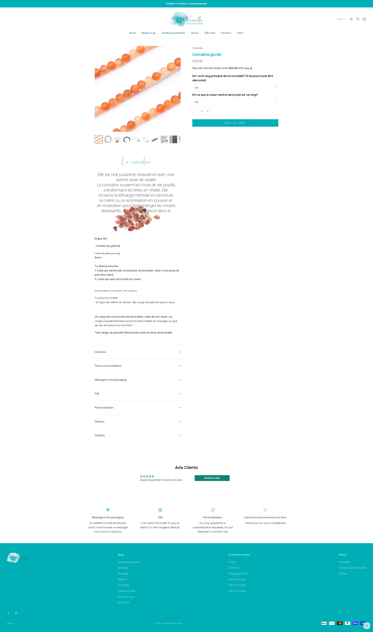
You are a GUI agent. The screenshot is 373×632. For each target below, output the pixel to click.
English (339, 19)
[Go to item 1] (99, 139)
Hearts (122, 579)
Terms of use (236, 585)
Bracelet (123, 573)
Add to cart (235, 123)
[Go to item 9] (173, 139)
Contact (226, 33)
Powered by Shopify (175, 623)
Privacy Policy (237, 591)
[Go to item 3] (117, 139)
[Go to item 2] (108, 139)
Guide (342, 573)
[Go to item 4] (127, 139)
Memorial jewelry (128, 562)
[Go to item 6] (145, 139)
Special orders (127, 591)
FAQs (231, 562)
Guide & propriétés (173, 33)
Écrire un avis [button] (212, 478)
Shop (132, 33)
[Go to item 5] (136, 139)
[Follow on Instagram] (16, 613)
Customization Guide (352, 568)
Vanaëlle (197, 48)
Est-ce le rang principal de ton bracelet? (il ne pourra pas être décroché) (232, 78)
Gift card (209, 33)
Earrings (123, 568)
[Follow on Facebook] (8, 613)
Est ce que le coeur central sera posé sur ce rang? (225, 95)
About (195, 33)
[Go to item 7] (155, 139)
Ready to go (149, 33)
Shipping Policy (238, 573)
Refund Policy (237, 579)
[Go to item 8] (164, 139)
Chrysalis (123, 585)
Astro (240, 33)
